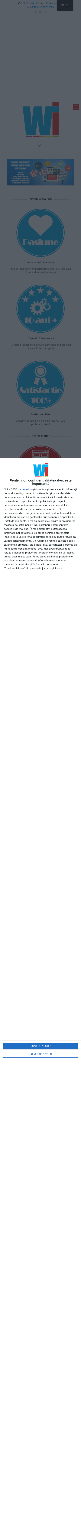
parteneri (23, 489)
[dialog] (40, 993)
